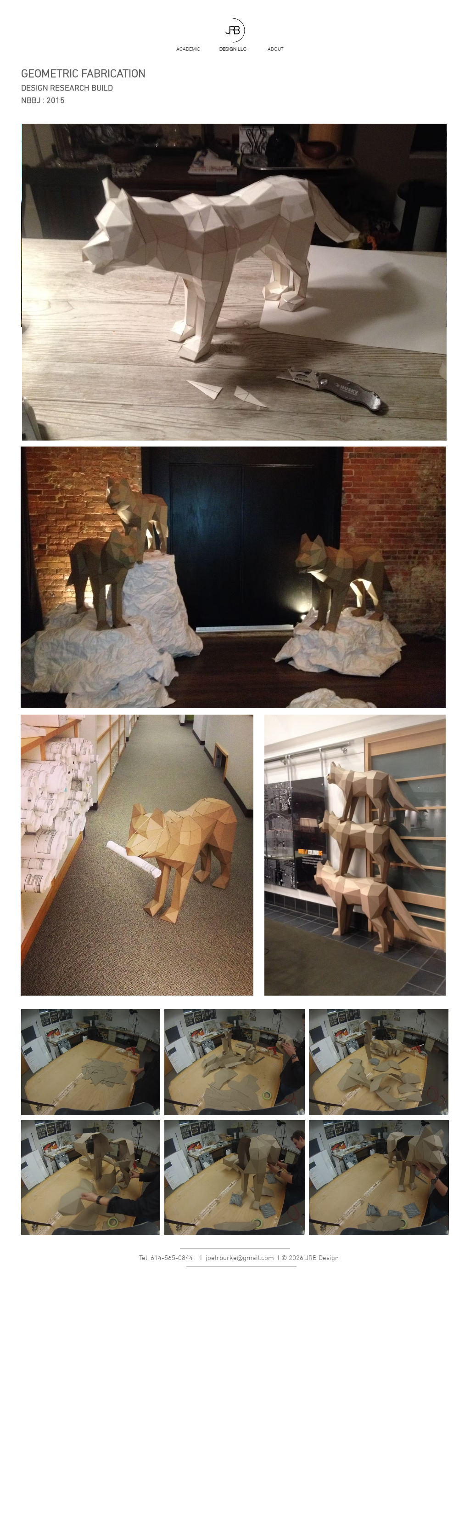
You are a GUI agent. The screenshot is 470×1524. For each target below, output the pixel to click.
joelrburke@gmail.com (240, 1258)
